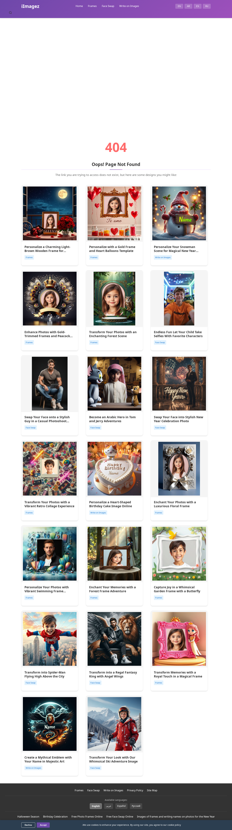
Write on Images (129, 6)
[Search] (10, 12)
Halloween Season (28, 816)
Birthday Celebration (55, 816)
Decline (28, 825)
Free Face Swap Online (119, 816)
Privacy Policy (135, 790)
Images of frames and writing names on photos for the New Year (176, 816)
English (96, 806)
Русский (136, 805)
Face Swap (108, 6)
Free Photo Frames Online (87, 816)
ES (197, 6)
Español (121, 805)
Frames (92, 6)
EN (179, 6)
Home (79, 6)
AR (188, 6)
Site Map (152, 790)
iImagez (30, 6)
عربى (108, 805)
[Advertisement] (116, 70)
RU (206, 6)
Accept (43, 825)
